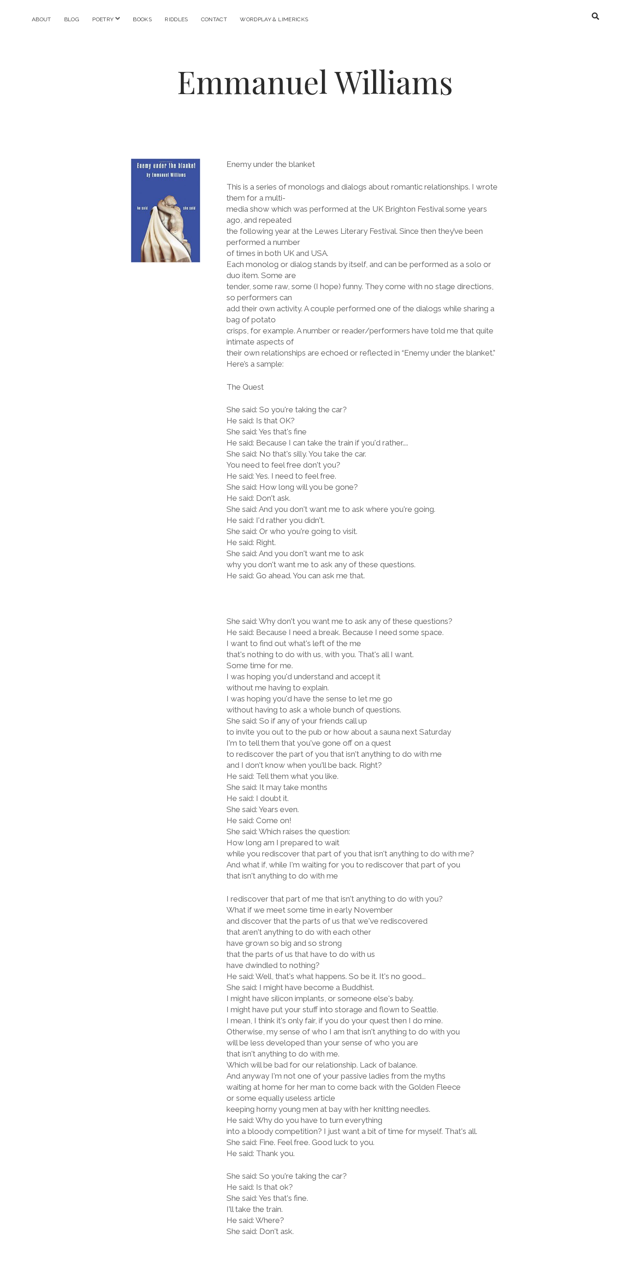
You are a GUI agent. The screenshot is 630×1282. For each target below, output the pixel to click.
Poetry (102, 19)
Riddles (176, 19)
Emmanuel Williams (315, 81)
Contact (214, 19)
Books (142, 19)
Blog (71, 19)
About (41, 19)
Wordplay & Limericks (274, 19)
